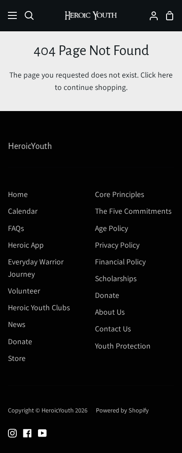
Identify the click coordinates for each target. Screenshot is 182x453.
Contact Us (113, 328)
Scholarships (115, 278)
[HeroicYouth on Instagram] (12, 433)
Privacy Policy (117, 245)
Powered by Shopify (122, 410)
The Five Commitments (133, 211)
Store (17, 358)
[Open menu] (9, 15)
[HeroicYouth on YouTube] (42, 433)
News (16, 324)
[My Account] (150, 15)
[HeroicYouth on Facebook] (27, 433)
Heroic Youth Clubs (39, 307)
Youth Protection (123, 346)
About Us (110, 312)
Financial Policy (120, 261)
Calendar (23, 211)
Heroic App (26, 245)
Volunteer (24, 291)
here (165, 75)
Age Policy (111, 228)
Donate (20, 341)
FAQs (16, 228)
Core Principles (119, 194)
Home (18, 194)
